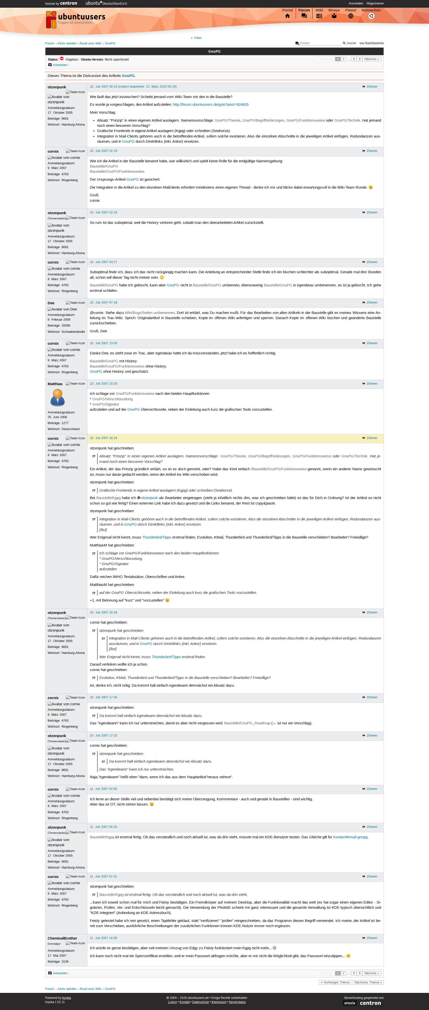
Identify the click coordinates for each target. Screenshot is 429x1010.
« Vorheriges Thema (335, 982)
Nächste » (371, 59)
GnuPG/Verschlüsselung (112, 399)
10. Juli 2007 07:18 (103, 302)
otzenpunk (57, 87)
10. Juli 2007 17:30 (103, 697)
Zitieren (372, 87)
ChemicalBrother (62, 938)
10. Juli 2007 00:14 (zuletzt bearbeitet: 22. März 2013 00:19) (133, 87)
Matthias (55, 383)
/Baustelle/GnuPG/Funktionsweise (279, 469)
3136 (65, 962)
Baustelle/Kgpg (108, 498)
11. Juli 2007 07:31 (103, 876)
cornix (53, 151)
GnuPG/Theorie (227, 120)
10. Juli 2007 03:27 (103, 262)
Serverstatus (237, 1002)
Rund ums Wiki (91, 43)
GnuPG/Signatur (105, 404)
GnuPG (110, 43)
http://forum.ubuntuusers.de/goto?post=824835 (211, 104)
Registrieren (375, 3)
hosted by (52, 4)
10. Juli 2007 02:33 (103, 212)
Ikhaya (334, 10)
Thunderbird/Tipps (156, 537)
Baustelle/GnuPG (104, 166)
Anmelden (356, 3)
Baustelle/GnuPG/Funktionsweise (117, 171)
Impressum (219, 1002)
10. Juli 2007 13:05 (103, 343)
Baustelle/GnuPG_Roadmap (247, 723)
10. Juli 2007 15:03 (103, 384)
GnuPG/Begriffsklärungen (263, 120)
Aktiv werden (67, 43)
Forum (304, 10)
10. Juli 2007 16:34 (103, 612)
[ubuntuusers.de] (76, 21)
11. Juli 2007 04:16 (103, 827)
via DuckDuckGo (371, 43)
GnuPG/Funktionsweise (305, 120)
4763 (65, 174)
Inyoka (66, 998)
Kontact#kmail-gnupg (350, 837)
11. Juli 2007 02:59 (103, 789)
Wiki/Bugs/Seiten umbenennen (150, 313)
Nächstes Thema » (368, 982)
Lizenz (172, 1002)
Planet (350, 10)
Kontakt (184, 1002)
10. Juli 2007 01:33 (103, 151)
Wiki (319, 10)
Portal (287, 10)
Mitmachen (371, 10)
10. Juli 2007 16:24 (103, 438)
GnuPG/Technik (347, 120)
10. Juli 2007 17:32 (103, 736)
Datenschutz (200, 1002)
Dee (51, 303)
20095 (66, 326)
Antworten (60, 65)
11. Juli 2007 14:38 (103, 938)
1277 (65, 423)
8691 (65, 119)
